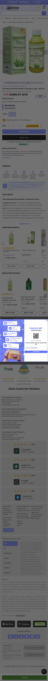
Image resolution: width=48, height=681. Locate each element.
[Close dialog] (47, 320)
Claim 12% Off (36, 351)
